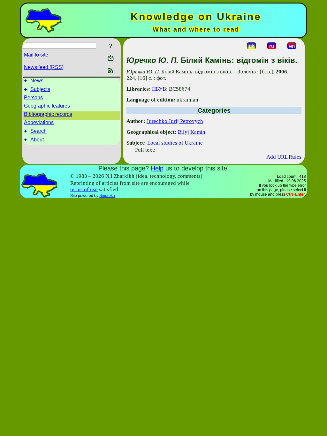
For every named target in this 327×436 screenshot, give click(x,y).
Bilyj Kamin (191, 132)
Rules (295, 157)
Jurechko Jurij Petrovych (175, 121)
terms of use (84, 189)
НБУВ (159, 89)
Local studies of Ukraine (175, 143)
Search (38, 131)
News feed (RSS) (44, 67)
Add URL (276, 157)
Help (157, 168)
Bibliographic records (48, 114)
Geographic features (47, 106)
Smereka (107, 195)
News (36, 80)
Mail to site (36, 54)
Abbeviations (39, 122)
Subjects (40, 89)
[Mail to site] (110, 58)
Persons (33, 97)
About (37, 139)
